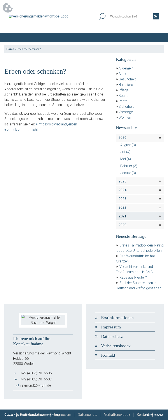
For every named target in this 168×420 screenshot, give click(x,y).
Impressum (111, 327)
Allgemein (126, 68)
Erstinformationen (117, 317)
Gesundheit (127, 79)
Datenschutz (112, 336)
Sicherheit (126, 106)
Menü (159, 37)
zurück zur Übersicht (22, 130)
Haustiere (126, 85)
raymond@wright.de (35, 385)
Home (10, 49)
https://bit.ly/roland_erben (57, 124)
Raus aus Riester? (133, 277)
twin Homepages (154, 414)
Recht (123, 96)
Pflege (124, 90)
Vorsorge (126, 112)
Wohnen (125, 117)
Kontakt (108, 355)
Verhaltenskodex (116, 345)
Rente (123, 101)
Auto (122, 74)
